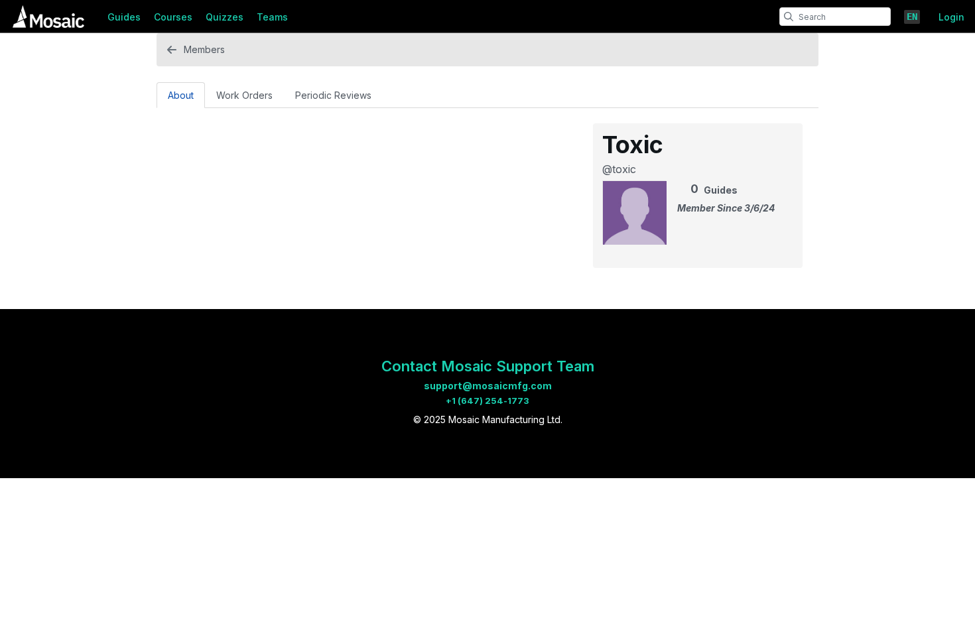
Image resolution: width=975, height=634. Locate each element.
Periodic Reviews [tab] (333, 95)
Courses (173, 17)
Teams (272, 17)
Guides (124, 17)
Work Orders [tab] (244, 95)
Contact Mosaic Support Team (487, 366)
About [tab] (181, 95)
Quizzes (224, 17)
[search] (788, 16)
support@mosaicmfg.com (488, 385)
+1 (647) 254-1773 (487, 400)
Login (951, 17)
